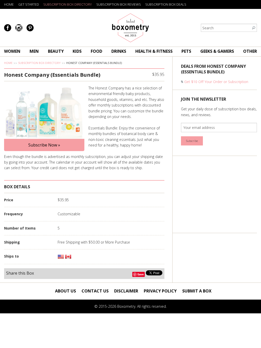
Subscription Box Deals (165, 4)
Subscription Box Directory (67, 4)
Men (34, 51)
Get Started (28, 4)
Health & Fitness (154, 51)
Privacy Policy (160, 291)
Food (96, 51)
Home (9, 4)
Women (12, 51)
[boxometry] (130, 28)
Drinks (118, 51)
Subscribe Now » (44, 145)
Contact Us (95, 291)
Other (250, 51)
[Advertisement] (219, 194)
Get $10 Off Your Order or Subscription (216, 81)
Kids (77, 51)
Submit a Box (197, 291)
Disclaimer (126, 291)
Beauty (56, 51)
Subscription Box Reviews (118, 4)
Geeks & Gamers (217, 51)
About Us (65, 291)
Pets (186, 51)
